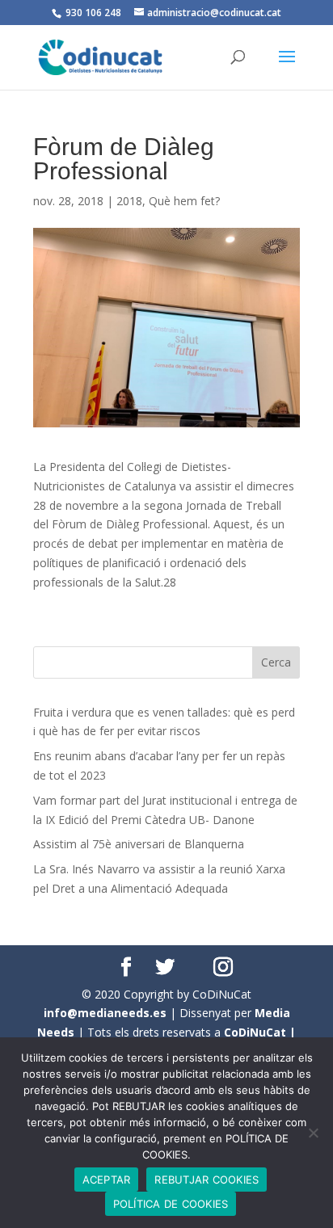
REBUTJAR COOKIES (206, 1179)
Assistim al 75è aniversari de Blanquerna (138, 844)
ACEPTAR (106, 1179)
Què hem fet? (184, 200)
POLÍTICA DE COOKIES (171, 1203)
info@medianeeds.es (105, 1012)
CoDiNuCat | (260, 1032)
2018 (129, 200)
